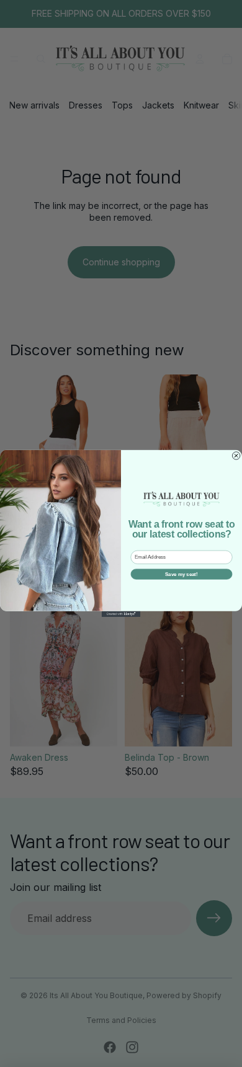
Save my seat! (181, 574)
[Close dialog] (236, 455)
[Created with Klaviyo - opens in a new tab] (121, 614)
